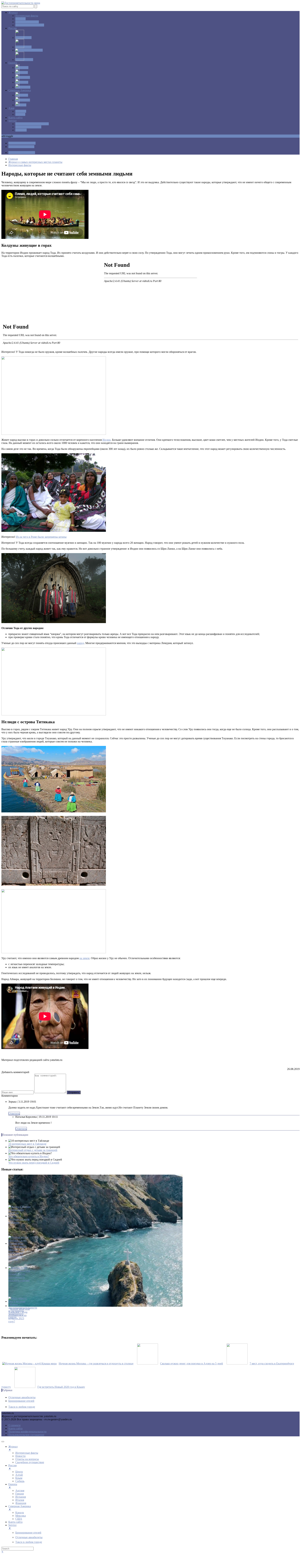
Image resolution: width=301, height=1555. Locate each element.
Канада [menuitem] (19, 1512)
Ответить (14, 1113)
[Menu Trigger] (2, 1441)
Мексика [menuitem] (20, 1515)
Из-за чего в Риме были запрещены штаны (41, 536)
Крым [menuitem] (18, 1477)
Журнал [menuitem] (13, 1448)
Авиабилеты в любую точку (32, 123)
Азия (11, 108)
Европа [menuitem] (12, 1486)
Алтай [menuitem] (19, 1474)
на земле (84, 958)
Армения (20, 111)
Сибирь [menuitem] (19, 1481)
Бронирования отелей (28, 126)
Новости (20, 18)
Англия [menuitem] (19, 1490)
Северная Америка (19, 90)
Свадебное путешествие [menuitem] (29, 1462)
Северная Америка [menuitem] (19, 1508)
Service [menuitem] (12, 1527)
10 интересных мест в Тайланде (27, 1143)
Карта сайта (15, 117)
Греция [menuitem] (19, 1493)
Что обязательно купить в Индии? (28, 1156)
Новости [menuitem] (20, 1455)
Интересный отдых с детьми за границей (32, 1150)
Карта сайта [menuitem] (15, 1521)
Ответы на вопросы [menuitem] (27, 1459)
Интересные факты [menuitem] (26, 1452)
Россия (12, 28)
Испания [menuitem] (20, 1496)
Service (12, 120)
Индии (106, 439)
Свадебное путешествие (29, 25)
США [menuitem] (18, 1518)
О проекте (14, 1425)
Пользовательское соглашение (26, 1434)
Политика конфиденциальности (27, 1431)
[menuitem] (28, 1532)
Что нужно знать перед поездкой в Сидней (33, 1162)
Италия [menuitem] (19, 1499)
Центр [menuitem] (19, 1471)
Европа (12, 62)
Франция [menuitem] (20, 1503)
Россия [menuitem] (12, 1467)
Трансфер (21, 130)
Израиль (20, 114)
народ (80, 643)
